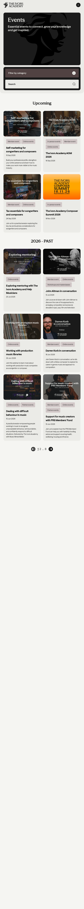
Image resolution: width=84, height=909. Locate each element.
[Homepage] (13, 5)
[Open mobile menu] (78, 4)
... (43, 449)
